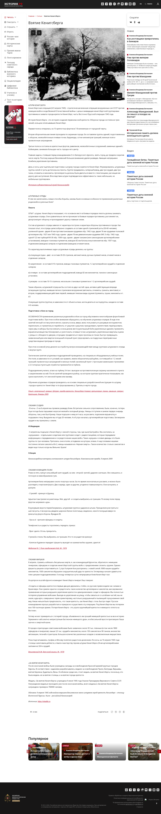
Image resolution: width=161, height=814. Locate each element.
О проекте (140, 807)
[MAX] (102, 4)
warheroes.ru (130, 804)
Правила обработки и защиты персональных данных (126, 795)
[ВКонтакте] (110, 4)
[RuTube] (118, 4)
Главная (31, 16)
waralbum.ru (139, 804)
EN (141, 4)
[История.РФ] (13, 4)
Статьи (39, 16)
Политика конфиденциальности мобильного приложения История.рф (128, 799)
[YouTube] (122, 4)
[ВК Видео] (114, 4)
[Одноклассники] (126, 4)
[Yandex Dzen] (130, 4)
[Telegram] (106, 4)
